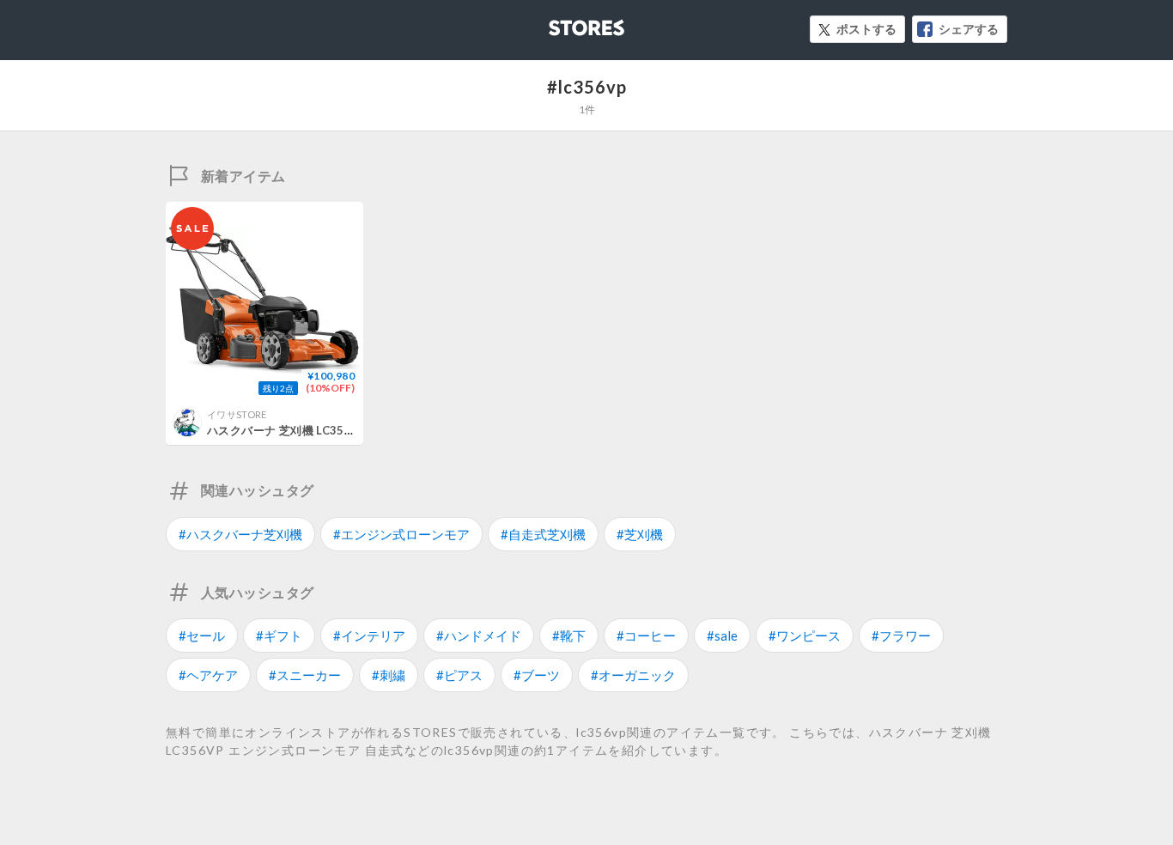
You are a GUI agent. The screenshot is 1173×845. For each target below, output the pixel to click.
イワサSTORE (237, 414)
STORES (558, 22)
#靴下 (569, 635)
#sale (722, 635)
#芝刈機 (640, 534)
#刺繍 (388, 675)
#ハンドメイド (478, 635)
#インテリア (369, 635)
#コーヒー (646, 635)
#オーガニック (633, 675)
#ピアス (459, 675)
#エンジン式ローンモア (401, 534)
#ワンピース (805, 635)
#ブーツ (537, 675)
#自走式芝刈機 (543, 534)
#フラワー (901, 635)
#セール (202, 635)
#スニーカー (305, 675)
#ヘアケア (208, 675)
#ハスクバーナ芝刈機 (240, 534)
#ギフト (279, 635)
